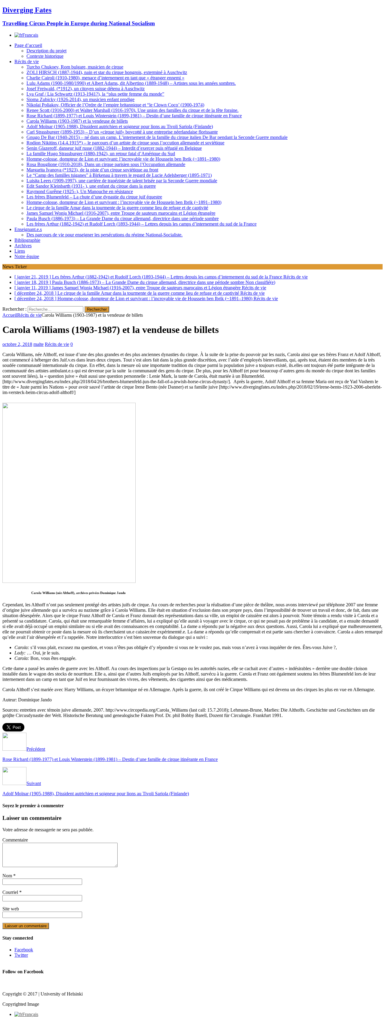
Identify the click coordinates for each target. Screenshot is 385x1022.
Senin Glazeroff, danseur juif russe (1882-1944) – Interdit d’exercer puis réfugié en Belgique (114, 148)
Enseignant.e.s (28, 229)
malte (38, 344)
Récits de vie (26, 61)
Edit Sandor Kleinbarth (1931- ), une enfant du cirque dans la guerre (91, 186)
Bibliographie (27, 240)
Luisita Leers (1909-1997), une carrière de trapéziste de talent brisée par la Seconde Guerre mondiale (121, 180)
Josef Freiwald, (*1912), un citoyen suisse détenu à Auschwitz (85, 88)
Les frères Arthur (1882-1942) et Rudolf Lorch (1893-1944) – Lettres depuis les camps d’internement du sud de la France (141, 223)
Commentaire (15, 839)
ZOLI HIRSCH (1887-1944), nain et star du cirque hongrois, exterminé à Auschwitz (106, 72)
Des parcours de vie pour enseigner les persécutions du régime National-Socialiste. (104, 234)
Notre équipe (26, 256)
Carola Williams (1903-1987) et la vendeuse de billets (77, 121)
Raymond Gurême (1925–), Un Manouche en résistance (79, 191)
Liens (19, 251)
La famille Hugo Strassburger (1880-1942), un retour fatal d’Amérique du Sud (100, 153)
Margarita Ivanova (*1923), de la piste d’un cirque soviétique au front (92, 169)
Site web (10, 908)
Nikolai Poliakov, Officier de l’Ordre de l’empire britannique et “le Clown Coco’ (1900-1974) (115, 104)
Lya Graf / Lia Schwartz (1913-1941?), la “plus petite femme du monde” (95, 94)
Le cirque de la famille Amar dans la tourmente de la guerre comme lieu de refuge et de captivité (117, 207)
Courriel (10, 892)
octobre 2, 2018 (17, 344)
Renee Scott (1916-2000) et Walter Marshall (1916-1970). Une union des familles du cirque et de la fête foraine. (132, 110)
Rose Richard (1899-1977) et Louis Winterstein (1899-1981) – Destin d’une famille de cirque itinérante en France (134, 115)
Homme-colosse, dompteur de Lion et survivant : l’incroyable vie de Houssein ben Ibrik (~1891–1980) (123, 202)
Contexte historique (44, 56)
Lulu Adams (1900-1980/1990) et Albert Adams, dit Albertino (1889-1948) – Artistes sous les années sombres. (131, 83)
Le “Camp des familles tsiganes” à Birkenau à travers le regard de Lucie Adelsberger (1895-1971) (119, 175)
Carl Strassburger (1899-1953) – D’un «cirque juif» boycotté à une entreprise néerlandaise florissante (122, 131)
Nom (7, 875)
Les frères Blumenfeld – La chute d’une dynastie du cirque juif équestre (94, 196)
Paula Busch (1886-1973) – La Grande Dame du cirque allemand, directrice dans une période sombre (122, 218)
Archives (23, 245)
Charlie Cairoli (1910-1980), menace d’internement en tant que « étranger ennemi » (105, 77)
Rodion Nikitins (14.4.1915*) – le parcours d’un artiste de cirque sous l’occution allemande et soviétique (125, 142)
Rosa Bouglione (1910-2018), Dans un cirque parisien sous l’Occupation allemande (105, 164)
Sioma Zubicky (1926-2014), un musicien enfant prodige (80, 99)
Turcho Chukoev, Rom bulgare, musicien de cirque (74, 66)
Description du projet (46, 50)
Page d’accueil (28, 45)
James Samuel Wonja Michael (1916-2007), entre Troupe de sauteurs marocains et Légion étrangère (120, 213)
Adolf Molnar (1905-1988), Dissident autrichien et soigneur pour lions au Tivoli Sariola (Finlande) (119, 126)
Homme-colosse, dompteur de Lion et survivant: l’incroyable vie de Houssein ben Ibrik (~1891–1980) (123, 159)
